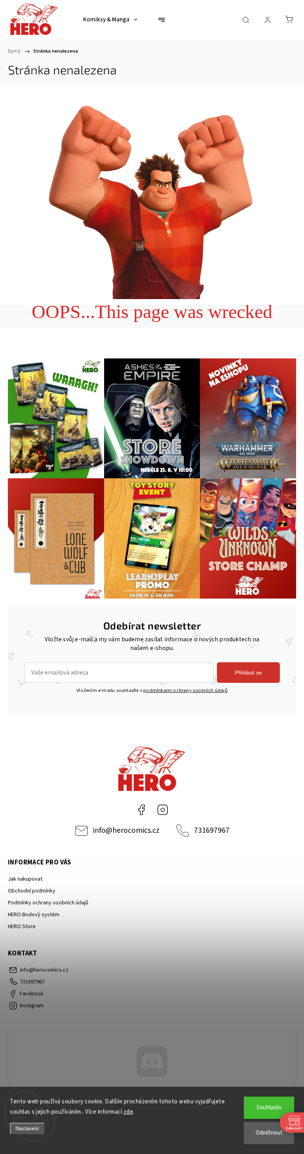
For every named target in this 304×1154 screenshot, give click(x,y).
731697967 (212, 830)
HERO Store (22, 926)
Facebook (141, 810)
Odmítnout (269, 1133)
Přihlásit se (248, 672)
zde (128, 1112)
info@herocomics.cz (126, 830)
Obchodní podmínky (31, 891)
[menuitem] (110, 20)
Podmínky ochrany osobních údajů (48, 903)
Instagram (163, 810)
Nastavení (27, 1128)
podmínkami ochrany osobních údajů (185, 690)
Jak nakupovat (25, 879)
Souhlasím (268, 1107)
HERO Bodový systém (33, 915)
